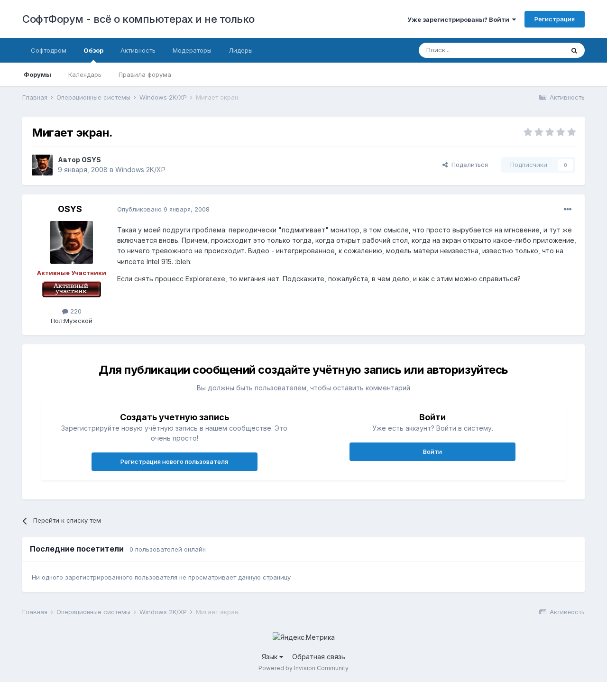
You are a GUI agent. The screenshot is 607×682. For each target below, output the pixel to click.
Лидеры (241, 50)
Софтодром (48, 50)
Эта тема (538, 50)
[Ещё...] (567, 209)
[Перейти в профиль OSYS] (42, 165)
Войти (432, 451)
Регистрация (554, 19)
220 (75, 311)
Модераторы (192, 50)
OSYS (91, 160)
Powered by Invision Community (303, 668)
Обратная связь (318, 657)
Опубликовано (163, 209)
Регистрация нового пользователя (174, 461)
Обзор (93, 50)
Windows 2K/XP (140, 170)
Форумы (37, 74)
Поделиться (468, 164)
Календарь (84, 74)
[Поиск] (574, 50)
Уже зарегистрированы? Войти (459, 19)
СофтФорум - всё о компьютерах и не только (138, 19)
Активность (138, 50)
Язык (270, 657)
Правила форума (145, 74)
